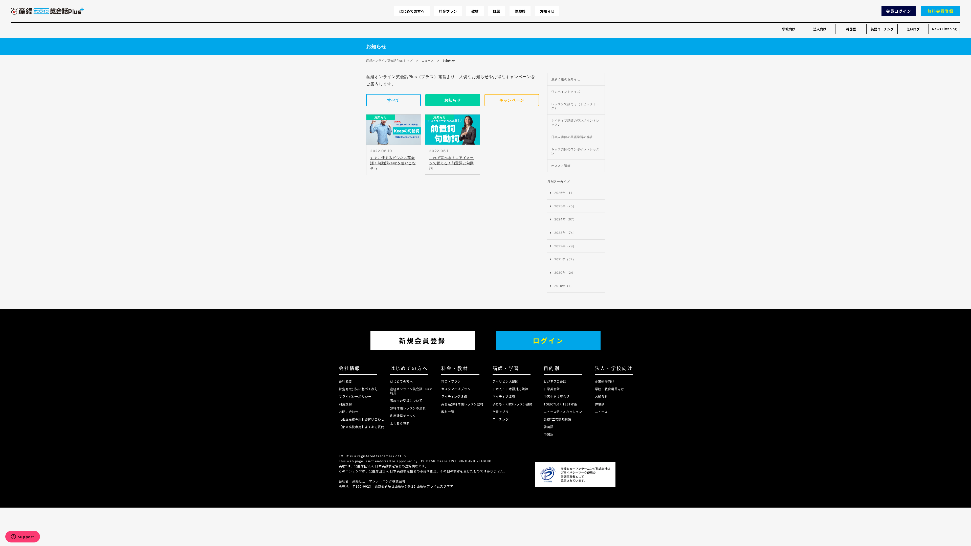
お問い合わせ (348, 412)
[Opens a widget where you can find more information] (22, 537)
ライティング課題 (454, 396)
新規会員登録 (422, 340)
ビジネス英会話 (555, 381)
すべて (393, 100)
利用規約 (345, 404)
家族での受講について (406, 400)
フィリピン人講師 (506, 381)
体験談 (520, 11)
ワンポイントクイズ (565, 92)
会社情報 (350, 368)
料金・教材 (454, 368)
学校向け (788, 29)
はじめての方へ (412, 11)
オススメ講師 (560, 166)
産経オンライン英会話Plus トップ (389, 60)
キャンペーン (511, 100)
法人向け (819, 29)
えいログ (913, 29)
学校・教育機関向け (609, 389)
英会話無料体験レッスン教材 (462, 404)
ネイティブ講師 (504, 396)
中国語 (549, 434)
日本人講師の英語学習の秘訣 (572, 137)
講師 (496, 11)
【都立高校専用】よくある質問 (361, 427)
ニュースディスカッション (563, 412)
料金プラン (448, 11)
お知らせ (547, 11)
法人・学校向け (614, 368)
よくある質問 (400, 423)
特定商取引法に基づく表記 (358, 389)
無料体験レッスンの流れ (408, 408)
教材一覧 (447, 412)
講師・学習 (506, 368)
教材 (475, 11)
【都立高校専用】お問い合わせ (361, 419)
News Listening (944, 29)
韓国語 (851, 29)
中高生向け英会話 (557, 396)
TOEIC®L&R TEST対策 (560, 404)
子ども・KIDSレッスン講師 (513, 404)
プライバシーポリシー (355, 396)
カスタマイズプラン (456, 389)
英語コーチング (882, 29)
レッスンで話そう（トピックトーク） (575, 106)
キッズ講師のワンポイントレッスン (575, 151)
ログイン (548, 340)
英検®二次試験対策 (557, 419)
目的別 (552, 368)
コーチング (501, 419)
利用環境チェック (403, 416)
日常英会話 (552, 389)
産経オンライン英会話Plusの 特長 (411, 391)
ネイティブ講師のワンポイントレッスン (575, 122)
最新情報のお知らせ (565, 79)
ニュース (428, 60)
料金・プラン (451, 381)
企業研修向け (604, 381)
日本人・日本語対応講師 (510, 389)
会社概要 (345, 381)
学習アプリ (501, 412)
